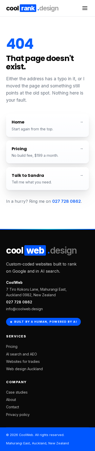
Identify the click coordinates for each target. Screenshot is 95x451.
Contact (12, 407)
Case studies (17, 392)
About (11, 399)
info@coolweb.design (24, 309)
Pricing (11, 346)
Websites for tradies (23, 361)
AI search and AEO (21, 354)
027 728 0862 (66, 201)
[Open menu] (85, 8)
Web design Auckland (24, 369)
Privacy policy (18, 414)
